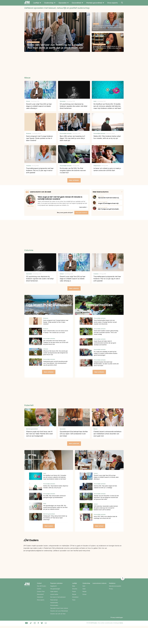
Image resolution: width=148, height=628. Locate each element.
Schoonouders (54, 605)
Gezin (84, 589)
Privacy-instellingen (117, 617)
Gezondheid (76, 3)
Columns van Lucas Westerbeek (59, 611)
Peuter (74, 591)
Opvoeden (63, 3)
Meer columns (74, 288)
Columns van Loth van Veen (58, 614)
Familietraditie (54, 602)
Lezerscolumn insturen (99, 583)
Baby (73, 586)
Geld (84, 586)
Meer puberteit (74, 443)
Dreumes (74, 589)
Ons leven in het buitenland (57, 597)
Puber (73, 600)
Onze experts (112, 3)
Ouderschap (48, 3)
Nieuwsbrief (40, 594)
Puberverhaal (54, 600)
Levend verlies (54, 594)
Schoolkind (75, 597)
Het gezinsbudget (55, 589)
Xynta (121, 623)
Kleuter (74, 594)
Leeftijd (36, 3)
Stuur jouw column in (81, 212)
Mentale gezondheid (94, 3)
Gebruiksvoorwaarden (115, 586)
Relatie (84, 591)
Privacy (111, 589)
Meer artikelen (74, 180)
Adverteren (40, 597)
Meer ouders (49, 526)
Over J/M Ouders (41, 586)
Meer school (99, 526)
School (84, 594)
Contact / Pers (41, 591)
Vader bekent (54, 591)
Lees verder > (83, 207)
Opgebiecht (53, 586)
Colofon (39, 589)
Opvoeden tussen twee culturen (59, 608)
